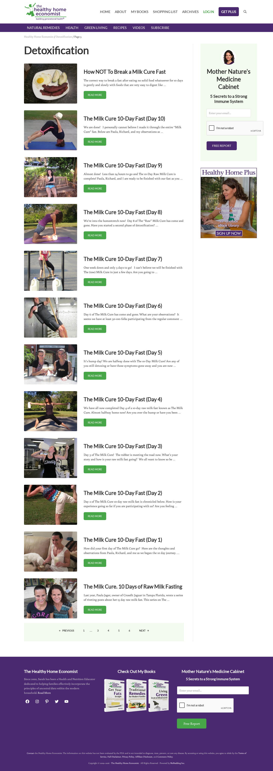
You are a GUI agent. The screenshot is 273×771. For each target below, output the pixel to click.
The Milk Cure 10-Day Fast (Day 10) (124, 118)
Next (142, 630)
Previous (68, 630)
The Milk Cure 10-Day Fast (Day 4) (123, 399)
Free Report (221, 145)
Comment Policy (165, 756)
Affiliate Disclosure (143, 756)
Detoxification (64, 36)
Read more (97, 95)
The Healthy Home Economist (125, 763)
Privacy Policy (128, 756)
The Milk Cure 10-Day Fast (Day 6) (123, 305)
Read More (44, 693)
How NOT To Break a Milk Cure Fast (125, 71)
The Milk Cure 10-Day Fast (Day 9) (123, 165)
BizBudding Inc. (177, 763)
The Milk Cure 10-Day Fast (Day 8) (123, 212)
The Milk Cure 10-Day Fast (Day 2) (123, 493)
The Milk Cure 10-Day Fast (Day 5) (123, 352)
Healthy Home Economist (38, 36)
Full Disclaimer (114, 756)
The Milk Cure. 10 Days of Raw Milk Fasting (133, 586)
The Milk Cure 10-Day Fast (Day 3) (123, 446)
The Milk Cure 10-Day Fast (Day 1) (123, 539)
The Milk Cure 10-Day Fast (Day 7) (123, 259)
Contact (30, 753)
